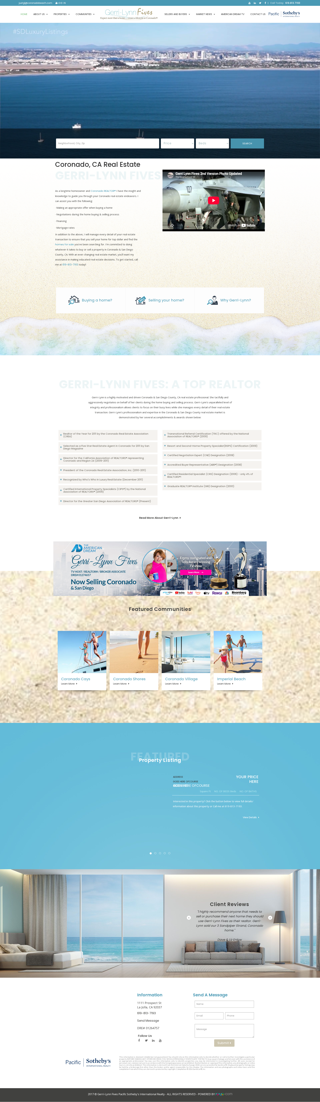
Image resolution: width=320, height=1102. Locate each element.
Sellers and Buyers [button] (175, 14)
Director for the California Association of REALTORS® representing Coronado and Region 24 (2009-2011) (103, 459)
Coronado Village (181, 679)
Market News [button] (204, 14)
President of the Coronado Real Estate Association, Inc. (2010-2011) (104, 470)
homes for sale (64, 244)
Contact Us (258, 14)
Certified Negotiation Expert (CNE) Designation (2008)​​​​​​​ (200, 455)
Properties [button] (60, 14)
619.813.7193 (292, 3)
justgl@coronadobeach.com (35, 3)
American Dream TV (232, 14)
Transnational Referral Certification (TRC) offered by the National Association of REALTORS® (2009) (208, 435)
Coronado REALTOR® (103, 191)
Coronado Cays (75, 679)
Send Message (148, 1021)
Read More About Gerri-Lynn (158, 518)
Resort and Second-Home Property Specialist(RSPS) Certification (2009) (212, 446)
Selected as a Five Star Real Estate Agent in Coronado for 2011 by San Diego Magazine (106, 447)
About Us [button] (39, 14)
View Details (250, 817)
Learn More (68, 683)
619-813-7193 (70, 264)
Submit (224, 1043)
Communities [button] (84, 14)
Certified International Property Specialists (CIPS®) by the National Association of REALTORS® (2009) (104, 490)
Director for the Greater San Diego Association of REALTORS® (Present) (107, 501)
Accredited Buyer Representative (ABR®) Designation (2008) (204, 464)
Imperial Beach (231, 679)
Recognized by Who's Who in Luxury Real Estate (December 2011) (103, 479)
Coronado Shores (129, 679)
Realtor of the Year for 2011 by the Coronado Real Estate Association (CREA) (105, 435)
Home (24, 14)
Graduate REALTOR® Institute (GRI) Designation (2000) (200, 486)
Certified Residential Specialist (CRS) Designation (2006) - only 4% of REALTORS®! (210, 475)
